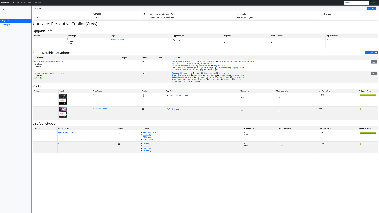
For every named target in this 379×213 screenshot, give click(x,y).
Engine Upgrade (229, 61)
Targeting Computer (238, 68)
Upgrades (8, 21)
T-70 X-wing (147, 135)
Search (374, 3)
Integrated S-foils (206, 63)
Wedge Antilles (178, 73)
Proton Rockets (210, 77)
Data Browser (21, 3)
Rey (220, 61)
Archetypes (6, 25)
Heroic (198, 68)
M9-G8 (196, 63)
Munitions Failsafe (223, 77)
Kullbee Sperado (178, 77)
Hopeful (203, 79)
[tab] (205, 9)
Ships (4, 17)
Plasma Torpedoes (210, 73)
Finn (174, 68)
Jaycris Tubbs (177, 63)
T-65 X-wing (147, 143)
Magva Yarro (227, 79)
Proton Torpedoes (211, 75)
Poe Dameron (177, 61)
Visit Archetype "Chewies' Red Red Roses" (185, 70)
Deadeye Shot (198, 75)
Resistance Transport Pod (178, 95)
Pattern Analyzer (208, 68)
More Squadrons (371, 52)
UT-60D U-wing (173, 109)
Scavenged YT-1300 (150, 139)
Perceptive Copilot (117, 40)
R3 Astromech (224, 75)
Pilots (4, 13)
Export (374, 62)
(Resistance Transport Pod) (185, 68)
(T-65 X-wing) (188, 73)
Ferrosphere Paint (205, 66)
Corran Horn (177, 75)
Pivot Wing (237, 79)
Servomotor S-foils (225, 73)
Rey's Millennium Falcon (246, 61)
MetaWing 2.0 (7, 2)
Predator (198, 73)
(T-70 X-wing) (186, 63)
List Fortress (38, 3)
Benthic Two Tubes (179, 79)
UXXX (60, 143)
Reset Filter (371, 9)
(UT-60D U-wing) (192, 79)
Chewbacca (212, 61)
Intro (3, 9)
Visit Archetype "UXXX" (179, 81)
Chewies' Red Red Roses (67, 132)
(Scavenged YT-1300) (190, 61)
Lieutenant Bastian (179, 65)
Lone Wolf (202, 61)
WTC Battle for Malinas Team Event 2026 (49, 62)
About (30, 3)
